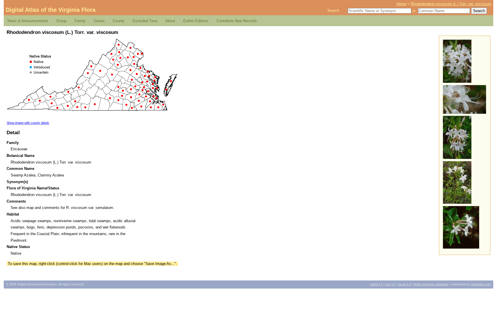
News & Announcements (27, 21)
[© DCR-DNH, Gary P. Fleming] (457, 81)
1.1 (376, 284)
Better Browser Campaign (431, 284)
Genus (99, 21)
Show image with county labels (28, 122)
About (170, 21)
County (119, 21)
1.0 (404, 284)
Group (61, 21)
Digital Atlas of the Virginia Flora (50, 10)
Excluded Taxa (145, 21)
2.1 (390, 284)
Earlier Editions (196, 21)
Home (401, 4)
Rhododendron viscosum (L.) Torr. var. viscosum (451, 4)
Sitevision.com (481, 284)
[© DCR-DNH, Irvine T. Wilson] (457, 202)
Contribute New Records (237, 21)
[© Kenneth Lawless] (461, 247)
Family (80, 21)
